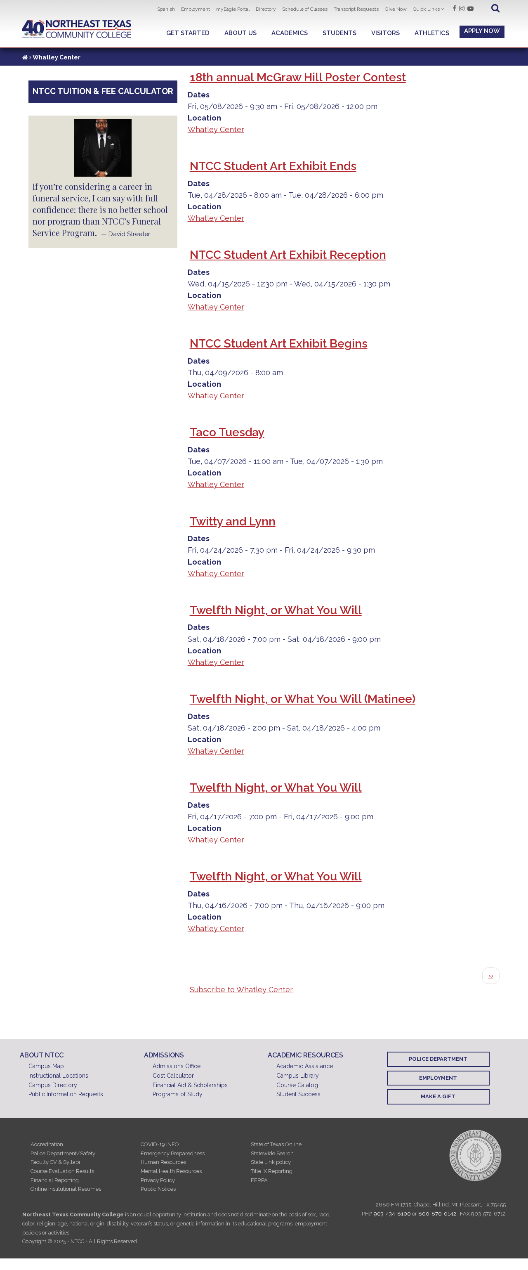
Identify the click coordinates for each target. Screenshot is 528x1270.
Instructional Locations (58, 1075)
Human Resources (163, 1162)
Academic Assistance (304, 1066)
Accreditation (47, 1144)
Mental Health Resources (171, 1171)
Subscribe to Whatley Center (241, 989)
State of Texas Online (276, 1144)
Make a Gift (438, 1096)
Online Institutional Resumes (66, 1189)
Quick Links (426, 9)
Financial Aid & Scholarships (190, 1085)
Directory (266, 9)
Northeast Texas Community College (77, 29)
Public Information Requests (65, 1094)
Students (339, 33)
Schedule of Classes (305, 9)
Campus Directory (52, 1085)
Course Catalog (297, 1085)
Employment (195, 9)
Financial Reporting (55, 1180)
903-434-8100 (392, 1214)
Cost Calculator (173, 1075)
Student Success (298, 1094)
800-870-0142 (437, 1214)
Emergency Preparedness (173, 1153)
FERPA (259, 1180)
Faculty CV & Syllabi (55, 1162)
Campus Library (297, 1075)
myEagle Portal (233, 9)
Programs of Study (178, 1094)
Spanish (166, 9)
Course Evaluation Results (62, 1171)
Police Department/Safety (63, 1153)
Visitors (385, 33)
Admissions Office (176, 1066)
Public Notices (158, 1189)
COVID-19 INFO (160, 1144)
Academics (289, 33)
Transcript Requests (356, 9)
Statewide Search (272, 1153)
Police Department (438, 1059)
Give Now (396, 9)
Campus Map (46, 1066)
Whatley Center (216, 129)
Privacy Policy (158, 1180)
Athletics (432, 33)
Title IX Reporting (271, 1171)
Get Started (188, 33)
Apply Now (482, 31)
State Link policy (271, 1162)
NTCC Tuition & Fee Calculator (103, 91)
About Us (240, 33)
